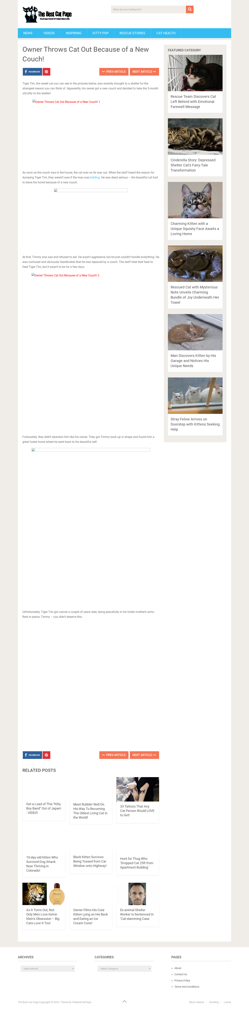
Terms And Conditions (186, 986)
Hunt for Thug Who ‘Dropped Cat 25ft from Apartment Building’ (136, 863)
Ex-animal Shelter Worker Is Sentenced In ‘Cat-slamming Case (137, 914)
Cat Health (166, 33)
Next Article (143, 71)
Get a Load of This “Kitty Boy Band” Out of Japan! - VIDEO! (43, 808)
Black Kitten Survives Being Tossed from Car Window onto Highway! (90, 861)
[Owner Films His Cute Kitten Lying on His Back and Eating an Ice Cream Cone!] (90, 894)
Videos (49, 33)
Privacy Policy (182, 980)
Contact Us (180, 974)
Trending (214, 1002)
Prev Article (116, 71)
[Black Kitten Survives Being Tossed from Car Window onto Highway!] (90, 841)
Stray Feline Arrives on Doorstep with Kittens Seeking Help (195, 424)
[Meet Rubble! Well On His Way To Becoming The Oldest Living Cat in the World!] (90, 788)
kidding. (95, 177)
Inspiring (73, 33)
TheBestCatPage (81, 1002)
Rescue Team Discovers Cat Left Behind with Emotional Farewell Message (193, 101)
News (27, 33)
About (177, 968)
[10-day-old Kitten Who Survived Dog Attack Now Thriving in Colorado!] (43, 841)
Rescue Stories (132, 33)
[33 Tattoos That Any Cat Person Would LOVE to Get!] (137, 789)
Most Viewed (196, 1002)
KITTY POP (100, 33)
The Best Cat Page (28, 1002)
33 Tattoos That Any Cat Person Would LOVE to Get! (137, 810)
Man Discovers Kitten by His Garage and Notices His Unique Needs (193, 360)
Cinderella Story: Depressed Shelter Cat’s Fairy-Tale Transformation (193, 165)
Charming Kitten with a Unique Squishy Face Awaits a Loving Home (195, 228)
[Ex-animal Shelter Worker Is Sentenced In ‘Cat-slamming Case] (137, 894)
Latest (227, 1002)
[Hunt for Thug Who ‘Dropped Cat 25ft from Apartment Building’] (137, 842)
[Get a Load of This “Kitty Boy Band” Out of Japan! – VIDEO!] (43, 788)
